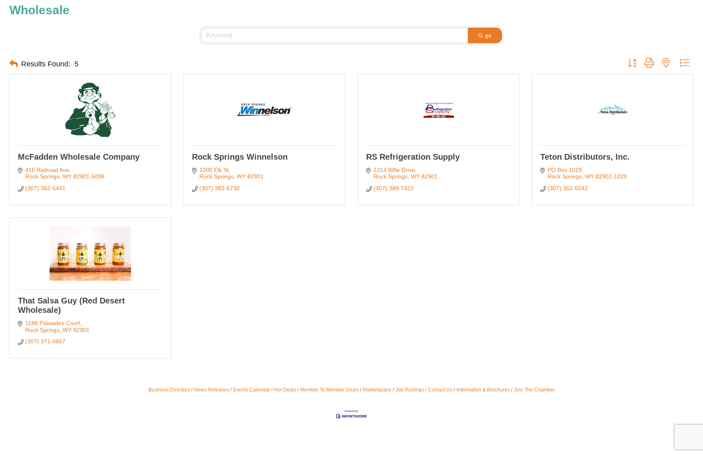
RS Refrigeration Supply (413, 156)
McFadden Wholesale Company (79, 156)
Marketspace (377, 390)
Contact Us (440, 390)
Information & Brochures (483, 390)
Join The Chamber (534, 390)
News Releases (211, 390)
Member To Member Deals (329, 390)
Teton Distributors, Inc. (585, 156)
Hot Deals (285, 390)
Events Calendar (251, 390)
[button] (13, 63)
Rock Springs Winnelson (240, 156)
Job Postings (409, 390)
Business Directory (169, 390)
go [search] (488, 35)
